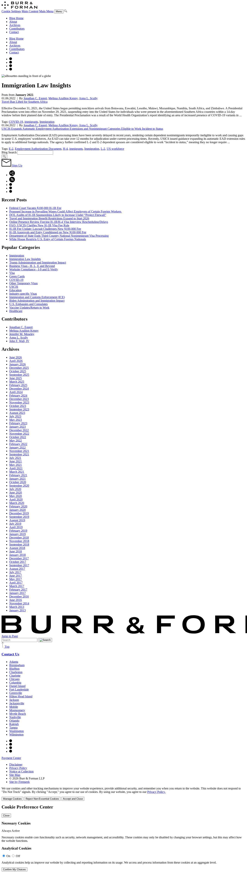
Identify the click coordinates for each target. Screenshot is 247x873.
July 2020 (15, 489)
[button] (12, 175)
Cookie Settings (11, 11)
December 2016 (19, 596)
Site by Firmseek (19, 781)
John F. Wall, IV (19, 341)
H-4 (65, 148)
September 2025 (19, 374)
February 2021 (18, 475)
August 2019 (17, 520)
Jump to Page (10, 636)
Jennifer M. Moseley (21, 334)
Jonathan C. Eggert (35, 98)
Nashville (15, 717)
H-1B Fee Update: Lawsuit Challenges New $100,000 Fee (45, 228)
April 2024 (16, 392)
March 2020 (16, 503)
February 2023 (18, 423)
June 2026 (15, 357)
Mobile (13, 706)
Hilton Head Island (20, 696)
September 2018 (19, 544)
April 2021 (16, 468)
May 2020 (15, 496)
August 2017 (17, 568)
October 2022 (17, 437)
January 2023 (17, 426)
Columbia (15, 682)
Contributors (17, 28)
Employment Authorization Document (38, 148)
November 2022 (19, 433)
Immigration (47, 121)
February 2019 (18, 530)
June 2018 (15, 551)
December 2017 (19, 558)
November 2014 (19, 603)
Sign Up (16, 165)
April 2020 (16, 499)
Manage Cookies (12, 798)
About (13, 21)
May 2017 (15, 579)
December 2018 (19, 537)
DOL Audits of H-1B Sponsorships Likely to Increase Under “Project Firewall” (57, 215)
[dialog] (123, 794)
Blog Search (9, 152)
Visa (12, 273)
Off (18, 856)
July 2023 (15, 416)
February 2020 (18, 506)
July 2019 (15, 523)
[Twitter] (10, 66)
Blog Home (16, 18)
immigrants (31, 121)
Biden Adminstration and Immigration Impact (36, 300)
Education (15, 290)
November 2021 (19, 451)
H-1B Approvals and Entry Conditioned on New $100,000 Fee (47, 232)
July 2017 (15, 572)
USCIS (13, 286)
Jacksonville (16, 703)
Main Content (30, 11)
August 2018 (17, 548)
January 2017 (17, 593)
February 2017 (18, 589)
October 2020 (17, 482)
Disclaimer (15, 764)
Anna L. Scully (88, 98)
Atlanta (13, 661)
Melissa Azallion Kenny (63, 98)
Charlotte (14, 675)
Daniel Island (17, 686)
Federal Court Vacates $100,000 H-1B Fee (35, 208)
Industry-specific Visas (23, 293)
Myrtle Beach (17, 713)
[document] (123, 837)
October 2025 (17, 371)
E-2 (11, 148)
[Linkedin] (10, 69)
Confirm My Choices (14, 869)
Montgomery (17, 710)
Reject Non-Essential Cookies (42, 798)
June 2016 (15, 600)
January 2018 (17, 555)
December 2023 (19, 399)
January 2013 (17, 610)
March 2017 (16, 586)
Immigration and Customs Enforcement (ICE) (37, 297)
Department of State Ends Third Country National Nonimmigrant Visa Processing (59, 235)
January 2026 (17, 364)
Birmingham (17, 665)
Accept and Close (73, 798)
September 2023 (19, 409)
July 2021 (15, 458)
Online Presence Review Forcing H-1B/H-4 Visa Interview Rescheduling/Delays (58, 221)
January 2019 (17, 534)
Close (6, 815)
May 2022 (15, 440)
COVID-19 (16, 121)
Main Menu (46, 11)
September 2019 (19, 516)
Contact (14, 32)
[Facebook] (10, 62)
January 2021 (17, 478)
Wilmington (16, 734)
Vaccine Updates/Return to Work (29, 307)
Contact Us (10, 654)
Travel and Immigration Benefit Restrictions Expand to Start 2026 (49, 218)
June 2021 (15, 461)
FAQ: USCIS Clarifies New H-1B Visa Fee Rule (39, 225)
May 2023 (15, 419)
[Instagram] (10, 59)
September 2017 (19, 565)
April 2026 (16, 360)
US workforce (115, 148)
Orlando (14, 720)
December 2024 (19, 388)
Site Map (14, 775)
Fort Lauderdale (19, 689)
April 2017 (16, 582)
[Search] (65, 11)
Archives (14, 25)
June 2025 (15, 378)
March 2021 (16, 471)
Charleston (15, 672)
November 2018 (19, 541)
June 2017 (15, 575)
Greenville (15, 693)
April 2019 (16, 527)
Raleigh (14, 724)
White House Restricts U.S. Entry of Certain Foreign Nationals (47, 239)
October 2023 (17, 406)
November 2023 (19, 402)
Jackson (14, 699)
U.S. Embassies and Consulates (28, 304)
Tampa (13, 727)
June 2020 (15, 492)
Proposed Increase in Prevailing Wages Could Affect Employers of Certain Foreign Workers (65, 211)
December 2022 (19, 430)
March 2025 (16, 381)
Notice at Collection (21, 771)
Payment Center (11, 758)
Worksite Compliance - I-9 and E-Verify (33, 269)
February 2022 (18, 444)
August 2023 (17, 412)
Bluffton (14, 668)
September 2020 (19, 485)
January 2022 (17, 447)
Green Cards (17, 276)
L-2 (103, 148)
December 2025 (19, 367)
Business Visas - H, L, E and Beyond (32, 266)
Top (6, 646)
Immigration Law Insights (25, 259)
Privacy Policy (18, 768)
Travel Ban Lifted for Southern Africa (24, 101)
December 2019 (19, 513)
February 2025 (18, 385)
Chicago (14, 679)
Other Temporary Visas (23, 283)
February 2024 (18, 395)
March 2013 (16, 607)
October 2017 (17, 561)
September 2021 (19, 454)
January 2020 (17, 509)
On (8, 856)
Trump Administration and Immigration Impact (37, 262)
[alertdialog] (123, 837)
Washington (16, 731)
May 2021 (15, 464)
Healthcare (15, 311)
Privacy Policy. (156, 791)
